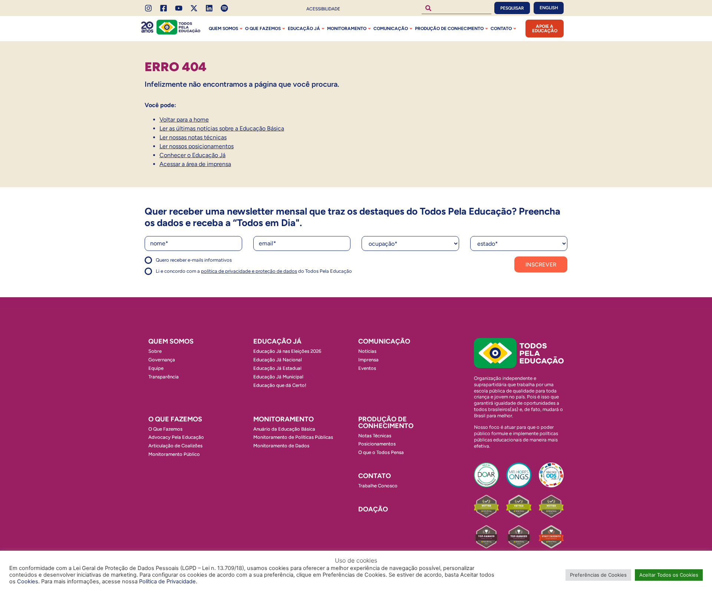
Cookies (27, 581)
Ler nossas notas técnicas (193, 137)
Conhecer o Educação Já (192, 155)
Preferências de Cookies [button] (598, 575)
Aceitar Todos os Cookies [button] (668, 575)
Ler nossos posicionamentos (196, 146)
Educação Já (304, 28)
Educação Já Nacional (277, 359)
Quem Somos (223, 28)
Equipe (156, 368)
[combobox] (456, 8)
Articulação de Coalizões (175, 445)
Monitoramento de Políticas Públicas (293, 437)
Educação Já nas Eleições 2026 (287, 351)
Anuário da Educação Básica (284, 429)
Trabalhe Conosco (378, 485)
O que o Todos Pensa (381, 452)
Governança (161, 359)
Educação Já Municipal (278, 376)
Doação (373, 509)
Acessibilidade (323, 8)
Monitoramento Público (174, 454)
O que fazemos (263, 28)
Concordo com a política (171, 263)
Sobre (155, 351)
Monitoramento (346, 28)
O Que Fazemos (165, 429)
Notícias (367, 351)
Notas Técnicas (374, 435)
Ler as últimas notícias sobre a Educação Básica (221, 128)
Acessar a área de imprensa (195, 164)
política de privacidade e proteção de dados (249, 271)
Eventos (367, 368)
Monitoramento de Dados (281, 445)
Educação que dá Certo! (279, 385)
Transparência (163, 376)
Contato (501, 28)
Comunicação (390, 28)
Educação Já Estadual (277, 368)
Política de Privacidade (167, 581)
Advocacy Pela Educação (176, 437)
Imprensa (368, 359)
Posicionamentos (377, 444)
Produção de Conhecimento (449, 28)
